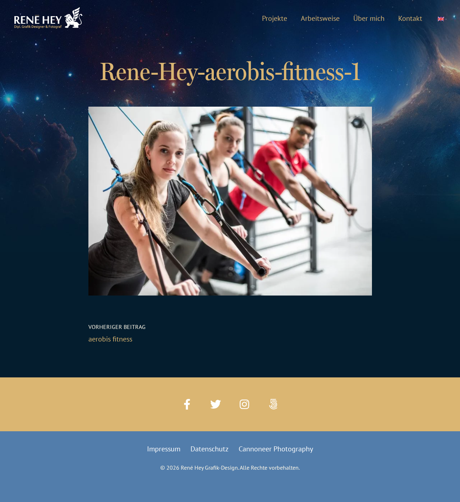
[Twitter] (215, 404)
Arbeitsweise (320, 18)
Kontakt (410, 18)
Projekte (274, 18)
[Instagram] (244, 404)
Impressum (163, 449)
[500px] (273, 404)
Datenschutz (209, 449)
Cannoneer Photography (276, 449)
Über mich (369, 18)
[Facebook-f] (186, 404)
